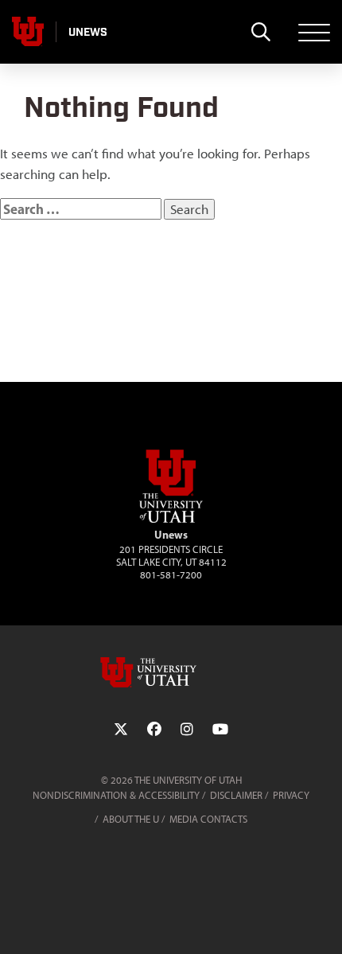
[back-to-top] (323, 922)
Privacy (291, 795)
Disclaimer (236, 795)
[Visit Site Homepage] (171, 519)
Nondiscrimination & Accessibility (116, 795)
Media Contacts (208, 819)
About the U (131, 819)
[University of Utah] (171, 672)
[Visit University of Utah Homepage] (28, 32)
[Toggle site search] (260, 32)
